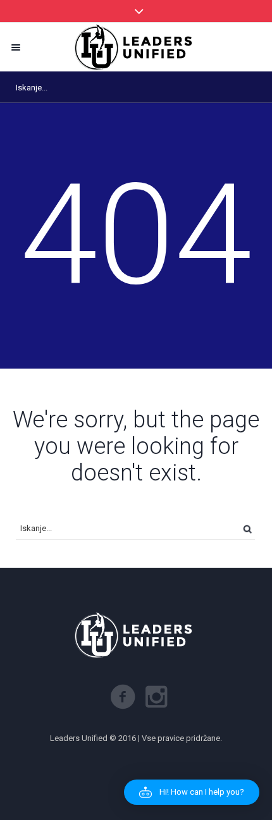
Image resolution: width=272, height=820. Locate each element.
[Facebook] (122, 696)
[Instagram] (156, 696)
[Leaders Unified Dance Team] (136, 47)
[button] (191, 792)
